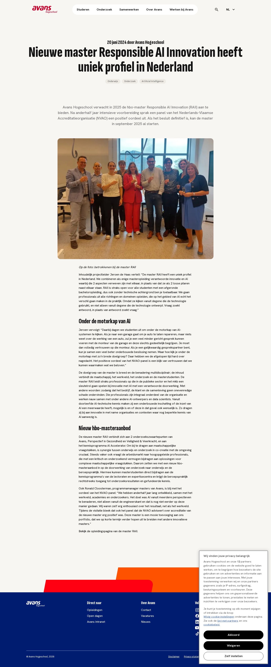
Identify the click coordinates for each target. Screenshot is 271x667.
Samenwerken (129, 9)
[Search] (216, 9)
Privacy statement (194, 656)
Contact (146, 610)
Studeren (83, 9)
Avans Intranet (96, 622)
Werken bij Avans (181, 9)
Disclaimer (174, 656)
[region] (233, 607)
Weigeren (233, 645)
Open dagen (95, 616)
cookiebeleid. (212, 624)
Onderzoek (104, 9)
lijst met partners (227, 620)
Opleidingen (94, 610)
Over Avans (154, 9)
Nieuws (145, 622)
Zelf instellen (234, 656)
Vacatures (147, 616)
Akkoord (233, 635)
